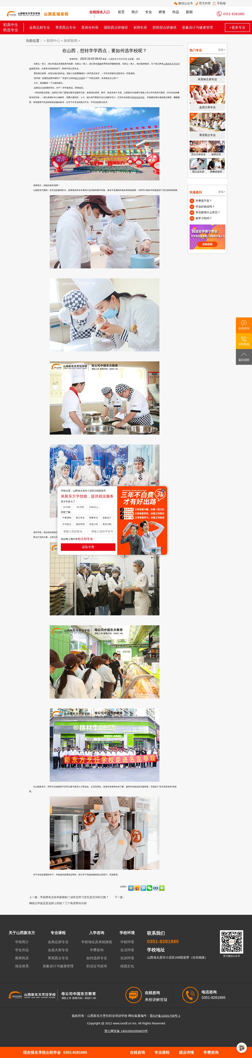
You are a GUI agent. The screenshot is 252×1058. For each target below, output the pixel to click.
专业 (148, 12)
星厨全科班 (90, 27)
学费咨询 (97, 950)
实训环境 (127, 958)
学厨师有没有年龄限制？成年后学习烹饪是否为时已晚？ (74, 897)
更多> (221, 49)
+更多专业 (237, 27)
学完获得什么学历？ (208, 212)
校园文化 (127, 966)
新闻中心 (53, 41)
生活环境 (127, 950)
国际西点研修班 (116, 27)
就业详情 (186, 1052)
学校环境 (127, 942)
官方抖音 (204, 3)
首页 (121, 12)
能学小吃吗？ (204, 218)
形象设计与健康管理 (197, 27)
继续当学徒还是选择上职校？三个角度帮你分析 (58, 903)
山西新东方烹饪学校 (118, 59)
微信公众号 (185, 3)
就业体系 (22, 966)
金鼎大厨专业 (58, 950)
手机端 (221, 3)
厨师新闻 (70, 41)
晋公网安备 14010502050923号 (126, 1031)
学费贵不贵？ (204, 200)
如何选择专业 (96, 958)
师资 (162, 12)
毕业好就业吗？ (205, 206)
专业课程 (162, 1052)
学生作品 (22, 950)
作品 (175, 12)
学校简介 (22, 942)
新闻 (189, 12)
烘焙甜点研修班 (165, 27)
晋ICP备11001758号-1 (165, 1016)
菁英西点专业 (65, 27)
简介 (134, 12)
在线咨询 (137, 1052)
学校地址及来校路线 (96, 942)
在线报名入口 (99, 12)
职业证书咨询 (96, 966)
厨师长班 (140, 27)
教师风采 (22, 958)
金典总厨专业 (39, 27)
